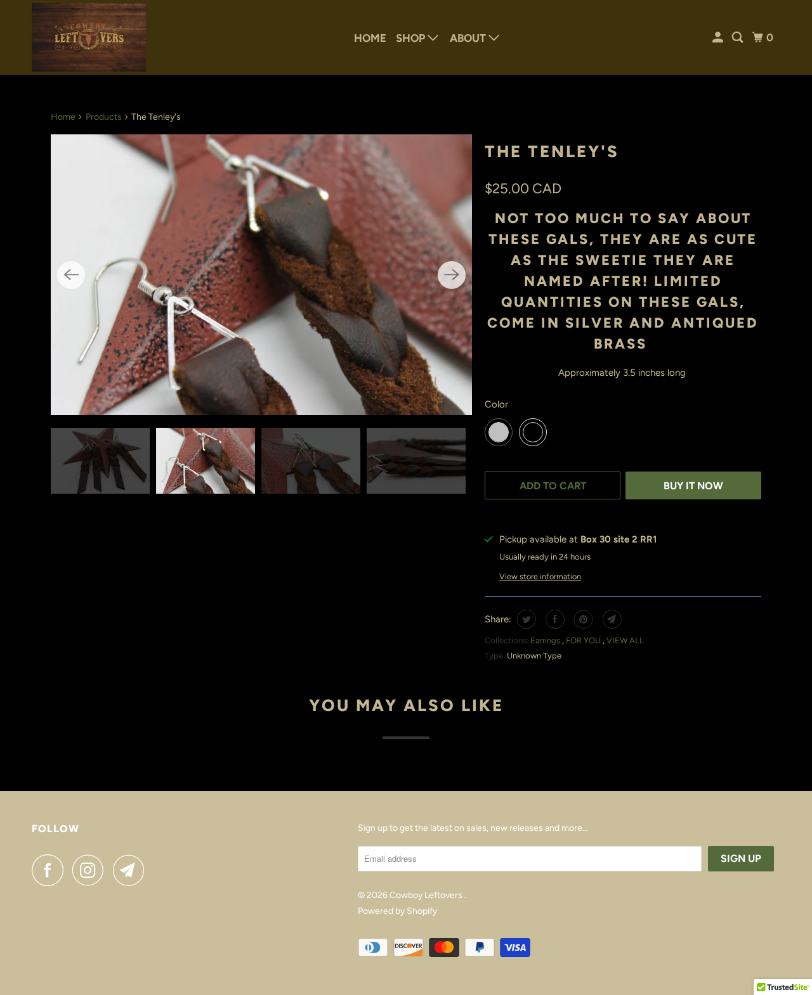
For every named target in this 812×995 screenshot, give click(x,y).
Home (63, 117)
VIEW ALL (625, 640)
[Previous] (71, 275)
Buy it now (693, 486)
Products (104, 117)
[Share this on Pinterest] (582, 619)
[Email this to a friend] (610, 619)
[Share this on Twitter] (525, 619)
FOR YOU (584, 640)
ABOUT (469, 38)
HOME (370, 38)
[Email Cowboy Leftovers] (132, 870)
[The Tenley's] (261, 274)
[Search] (738, 37)
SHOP (412, 38)
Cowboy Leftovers (427, 895)
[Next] (452, 275)
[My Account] (719, 37)
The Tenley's (552, 151)
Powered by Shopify (397, 911)
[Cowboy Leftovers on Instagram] (91, 870)
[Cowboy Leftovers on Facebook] (51, 870)
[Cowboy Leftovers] (89, 37)
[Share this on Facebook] (553, 619)
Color (496, 404)
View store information (540, 576)
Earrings (546, 640)
